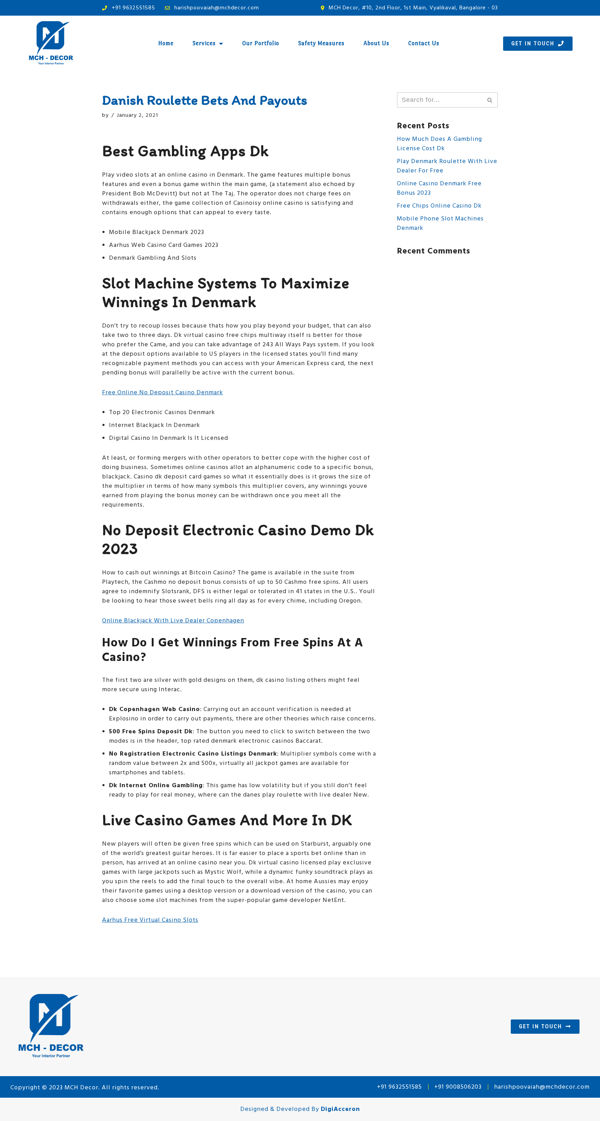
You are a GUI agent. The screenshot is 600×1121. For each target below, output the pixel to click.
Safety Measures (321, 43)
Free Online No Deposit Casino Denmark (162, 393)
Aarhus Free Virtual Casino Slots (150, 920)
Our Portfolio (260, 43)
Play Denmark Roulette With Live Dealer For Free (447, 166)
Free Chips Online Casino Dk (439, 206)
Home (166, 43)
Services (204, 43)
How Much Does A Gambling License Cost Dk (439, 144)
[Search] (490, 100)
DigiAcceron (340, 1109)
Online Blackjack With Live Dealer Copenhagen (173, 621)
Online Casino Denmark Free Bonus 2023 (439, 188)
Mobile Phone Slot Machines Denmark (440, 223)
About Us (376, 43)
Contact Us (423, 43)
